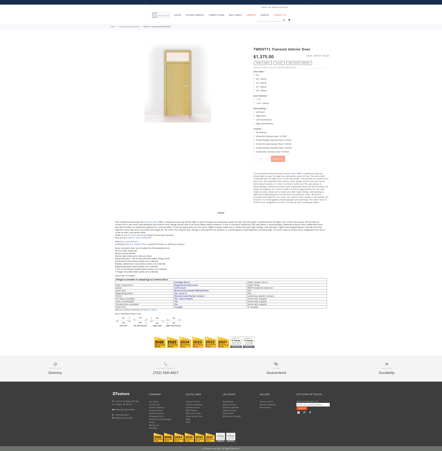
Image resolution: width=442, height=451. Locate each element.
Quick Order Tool (194, 416)
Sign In (264, 7)
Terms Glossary (156, 407)
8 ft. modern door (138, 244)
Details (221, 213)
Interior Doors (193, 401)
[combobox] (271, 19)
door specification (129, 241)
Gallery (279, 63)
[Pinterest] (304, 412)
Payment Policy (156, 413)
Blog (188, 419)
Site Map (153, 428)
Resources (154, 425)
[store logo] (160, 15)
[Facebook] (310, 412)
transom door (289, 173)
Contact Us (154, 404)
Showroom (228, 401)
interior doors (150, 310)
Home (112, 27)
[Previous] (144, 2)
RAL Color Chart (193, 413)
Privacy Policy (155, 410)
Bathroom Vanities (232, 416)
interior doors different (139, 237)
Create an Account (280, 7)
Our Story (153, 401)
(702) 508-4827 (121, 415)
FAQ (188, 422)
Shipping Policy (156, 416)
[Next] (309, 2)
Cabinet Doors (193, 407)
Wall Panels (191, 410)
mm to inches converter (299, 63)
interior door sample (133, 235)
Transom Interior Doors (129, 27)
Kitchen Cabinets (194, 404)
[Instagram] (298, 412)
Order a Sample (263, 63)
